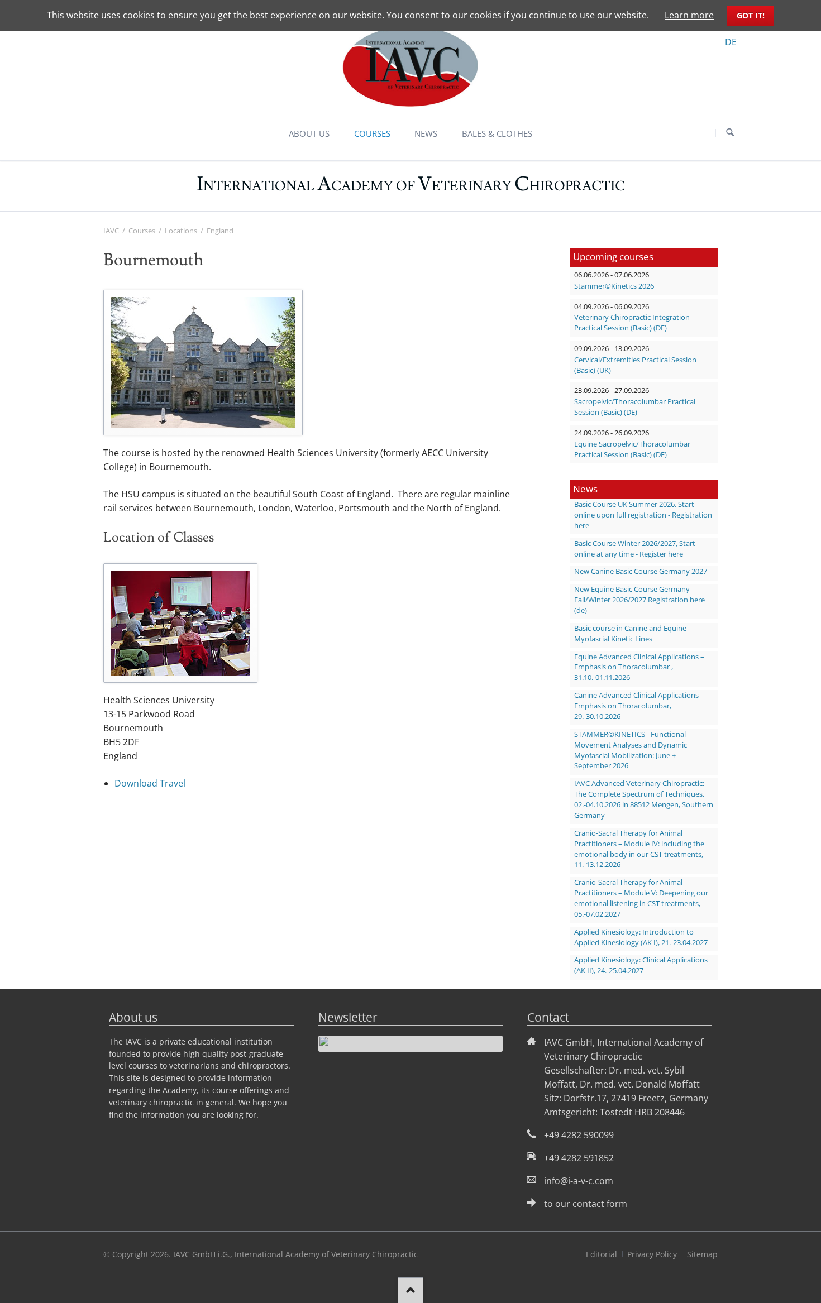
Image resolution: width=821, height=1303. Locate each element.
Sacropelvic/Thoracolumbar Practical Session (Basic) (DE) (634, 407)
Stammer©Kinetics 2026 (614, 286)
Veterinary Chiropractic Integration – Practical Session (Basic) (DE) (634, 323)
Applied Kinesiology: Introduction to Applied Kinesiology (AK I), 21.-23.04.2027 (641, 937)
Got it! (751, 15)
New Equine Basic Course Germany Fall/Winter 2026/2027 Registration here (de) (639, 600)
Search (730, 133)
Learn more (689, 15)
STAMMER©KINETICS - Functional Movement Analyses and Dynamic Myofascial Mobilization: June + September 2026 (630, 750)
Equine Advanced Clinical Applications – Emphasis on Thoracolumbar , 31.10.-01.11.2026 (639, 667)
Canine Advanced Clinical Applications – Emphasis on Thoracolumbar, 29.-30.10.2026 (639, 706)
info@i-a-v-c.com (578, 1181)
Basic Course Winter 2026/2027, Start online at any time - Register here (634, 549)
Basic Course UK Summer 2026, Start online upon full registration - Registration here (643, 515)
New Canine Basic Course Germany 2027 (640, 571)
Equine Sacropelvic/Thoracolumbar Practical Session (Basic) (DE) (632, 449)
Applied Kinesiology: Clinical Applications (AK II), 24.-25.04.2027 (641, 965)
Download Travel (149, 783)
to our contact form (585, 1203)
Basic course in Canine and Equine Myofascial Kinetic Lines (630, 634)
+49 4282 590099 (579, 1135)
